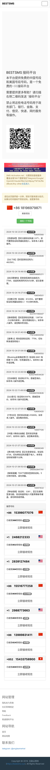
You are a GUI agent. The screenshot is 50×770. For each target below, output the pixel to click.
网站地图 (6, 736)
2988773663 (21, 610)
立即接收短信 (25, 527)
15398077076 (23, 512)
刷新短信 (26, 214)
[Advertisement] (25, 42)
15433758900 (25, 659)
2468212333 (21, 537)
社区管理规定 (8, 707)
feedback (6, 715)
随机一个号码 (26, 221)
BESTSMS (8, 3)
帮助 (4, 711)
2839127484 (21, 561)
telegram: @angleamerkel (13, 748)
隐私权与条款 (8, 703)
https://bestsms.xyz (16, 764)
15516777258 (23, 586)
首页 (4, 732)
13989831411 (23, 635)
